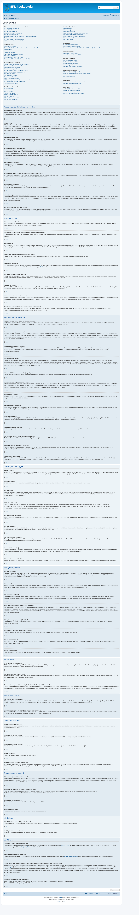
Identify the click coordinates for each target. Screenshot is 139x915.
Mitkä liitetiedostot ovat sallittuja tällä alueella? (74, 82)
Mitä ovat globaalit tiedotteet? (11, 94)
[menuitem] (12, 15)
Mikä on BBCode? (8, 88)
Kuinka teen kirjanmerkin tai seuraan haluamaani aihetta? (77, 73)
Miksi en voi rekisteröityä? (10, 31)
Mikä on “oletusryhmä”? (68, 37)
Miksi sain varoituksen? (9, 76)
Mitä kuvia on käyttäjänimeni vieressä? (13, 54)
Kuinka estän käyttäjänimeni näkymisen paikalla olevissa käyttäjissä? (21, 47)
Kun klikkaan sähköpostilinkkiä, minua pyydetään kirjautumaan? (19, 58)
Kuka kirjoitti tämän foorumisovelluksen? (72, 88)
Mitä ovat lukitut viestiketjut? (11, 99)
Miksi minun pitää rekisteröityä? (11, 28)
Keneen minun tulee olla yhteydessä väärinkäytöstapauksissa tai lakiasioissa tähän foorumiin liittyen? (87, 92)
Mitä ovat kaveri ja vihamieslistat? (71, 53)
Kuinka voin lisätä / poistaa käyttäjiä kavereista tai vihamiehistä (78, 54)
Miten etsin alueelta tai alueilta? (70, 60)
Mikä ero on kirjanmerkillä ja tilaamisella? (72, 71)
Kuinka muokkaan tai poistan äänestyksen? (14, 72)
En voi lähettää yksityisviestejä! (70, 44)
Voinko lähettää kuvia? (9, 93)
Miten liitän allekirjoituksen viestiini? (12, 67)
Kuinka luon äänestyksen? (10, 69)
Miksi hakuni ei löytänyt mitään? (70, 61)
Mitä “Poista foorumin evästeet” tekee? (13, 41)
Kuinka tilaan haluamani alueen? (70, 75)
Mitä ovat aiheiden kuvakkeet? (11, 101)
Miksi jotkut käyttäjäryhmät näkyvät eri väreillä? (74, 36)
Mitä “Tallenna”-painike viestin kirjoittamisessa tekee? (17, 80)
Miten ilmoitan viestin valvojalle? (11, 78)
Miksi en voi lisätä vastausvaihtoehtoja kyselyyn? (16, 70)
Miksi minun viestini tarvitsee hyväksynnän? (15, 81)
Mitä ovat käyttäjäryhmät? (69, 31)
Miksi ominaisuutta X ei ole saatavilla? (72, 90)
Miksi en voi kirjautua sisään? (11, 34)
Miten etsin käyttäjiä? (68, 65)
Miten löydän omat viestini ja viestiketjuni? (73, 66)
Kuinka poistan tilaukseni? (69, 76)
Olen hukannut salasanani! (10, 37)
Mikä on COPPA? (8, 30)
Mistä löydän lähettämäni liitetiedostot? (72, 83)
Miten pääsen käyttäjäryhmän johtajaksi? (73, 34)
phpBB (41, 267)
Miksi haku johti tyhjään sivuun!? (70, 63)
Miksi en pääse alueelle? (10, 73)
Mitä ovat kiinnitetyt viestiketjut (11, 97)
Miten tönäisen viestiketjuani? (11, 83)
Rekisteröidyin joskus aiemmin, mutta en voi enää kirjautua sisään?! (20, 36)
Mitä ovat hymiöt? (8, 91)
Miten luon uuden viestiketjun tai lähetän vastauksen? (17, 64)
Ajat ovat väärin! (8, 49)
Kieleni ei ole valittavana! (10, 52)
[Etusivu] (6, 8)
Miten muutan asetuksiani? (10, 46)
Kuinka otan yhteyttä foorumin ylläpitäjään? (73, 93)
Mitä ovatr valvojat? (67, 30)
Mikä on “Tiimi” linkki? (68, 39)
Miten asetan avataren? (9, 55)
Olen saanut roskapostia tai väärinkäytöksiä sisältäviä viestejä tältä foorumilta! (82, 47)
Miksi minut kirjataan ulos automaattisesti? (14, 39)
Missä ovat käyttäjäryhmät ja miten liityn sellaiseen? (75, 33)
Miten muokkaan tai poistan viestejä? (13, 65)
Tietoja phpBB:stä (26, 847)
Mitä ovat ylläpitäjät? (67, 28)
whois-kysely (7, 867)
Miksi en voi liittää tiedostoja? (11, 75)
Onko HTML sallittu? (9, 90)
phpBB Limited (65, 845)
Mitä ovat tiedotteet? (9, 96)
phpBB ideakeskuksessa (71, 856)
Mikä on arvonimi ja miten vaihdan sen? (13, 57)
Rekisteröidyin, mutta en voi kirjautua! (13, 33)
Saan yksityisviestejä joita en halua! (71, 46)
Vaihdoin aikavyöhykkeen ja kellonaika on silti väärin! (17, 51)
